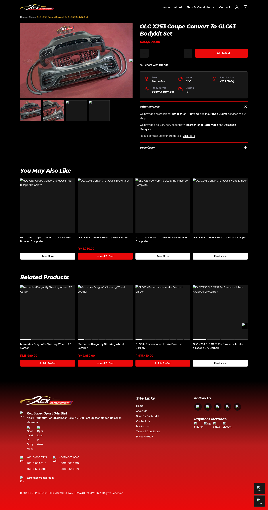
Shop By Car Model (198, 7)
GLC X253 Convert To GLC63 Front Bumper (219, 237)
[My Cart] (245, 7)
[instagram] (208, 407)
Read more (48, 256)
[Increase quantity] (188, 53)
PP (187, 91)
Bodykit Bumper (163, 91)
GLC (188, 81)
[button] (131, 60)
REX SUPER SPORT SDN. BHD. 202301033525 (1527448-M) (54, 493)
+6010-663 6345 (37, 457)
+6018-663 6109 (36, 469)
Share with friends (156, 65)
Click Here (189, 135)
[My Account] (237, 7)
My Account (143, 426)
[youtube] (218, 407)
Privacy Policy (144, 436)
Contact (224, 7)
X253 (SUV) (227, 81)
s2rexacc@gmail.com (40, 477)
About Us (141, 411)
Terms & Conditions (148, 431)
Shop (32, 17)
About (178, 7)
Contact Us (143, 421)
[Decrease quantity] (144, 53)
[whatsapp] (227, 407)
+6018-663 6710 (36, 463)
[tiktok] (237, 407)
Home (166, 7)
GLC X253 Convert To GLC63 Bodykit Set (103, 237)
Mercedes (158, 81)
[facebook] (198, 407)
